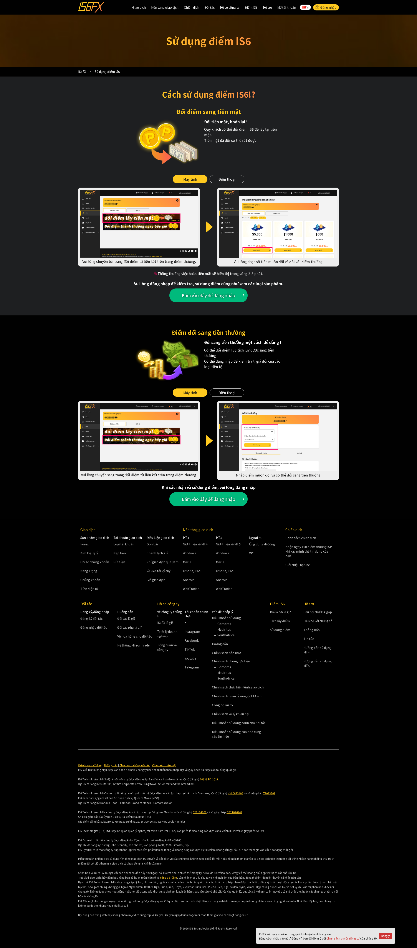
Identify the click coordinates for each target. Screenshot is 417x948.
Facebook (192, 640)
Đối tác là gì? (126, 618)
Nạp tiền (119, 553)
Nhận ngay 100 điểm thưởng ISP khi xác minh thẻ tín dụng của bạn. (308, 551)
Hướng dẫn (220, 644)
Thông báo (311, 630)
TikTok (190, 649)
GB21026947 (234, 812)
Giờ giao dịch (156, 580)
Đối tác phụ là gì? (129, 627)
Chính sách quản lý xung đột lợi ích (236, 696)
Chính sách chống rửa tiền (134, 765)
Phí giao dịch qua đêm (163, 562)
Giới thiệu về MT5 (228, 544)
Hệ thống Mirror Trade (133, 645)
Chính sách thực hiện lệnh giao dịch (238, 687)
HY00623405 (235, 793)
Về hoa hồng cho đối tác (134, 636)
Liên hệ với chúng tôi (318, 621)
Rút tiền (119, 562)
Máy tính (190, 179)
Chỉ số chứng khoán (94, 562)
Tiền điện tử (89, 588)
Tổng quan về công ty (167, 647)
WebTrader (191, 588)
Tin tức (308, 638)
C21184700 (200, 812)
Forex (84, 544)
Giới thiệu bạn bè (297, 565)
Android (188, 580)
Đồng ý (385, 936)
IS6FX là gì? (165, 622)
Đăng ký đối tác (91, 618)
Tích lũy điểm (280, 621)
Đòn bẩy (153, 544)
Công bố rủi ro (222, 705)
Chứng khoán (90, 580)
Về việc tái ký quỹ (158, 571)
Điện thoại (226, 179)
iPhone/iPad (191, 571)
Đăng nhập (328, 7)
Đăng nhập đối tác (93, 627)
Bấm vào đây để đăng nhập (208, 295)
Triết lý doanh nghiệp (167, 633)
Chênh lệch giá (157, 553)
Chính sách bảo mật (226, 653)
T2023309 (269, 793)
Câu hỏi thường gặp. (318, 612)
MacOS (187, 562)
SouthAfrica (226, 635)
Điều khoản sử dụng (90, 765)
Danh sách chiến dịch (300, 538)
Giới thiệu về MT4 (195, 544)
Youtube (190, 658)
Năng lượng (88, 571)
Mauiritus (224, 629)
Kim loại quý (89, 553)
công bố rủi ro (168, 877)
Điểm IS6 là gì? (280, 612)
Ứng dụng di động (262, 544)
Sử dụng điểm (280, 630)
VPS (252, 553)
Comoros (224, 623)
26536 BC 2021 (209, 779)
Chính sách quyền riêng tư (342, 938)
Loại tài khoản (123, 544)
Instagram (192, 631)
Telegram (192, 667)
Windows (189, 553)
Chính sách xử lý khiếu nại (230, 714)
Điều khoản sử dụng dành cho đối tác (238, 723)
